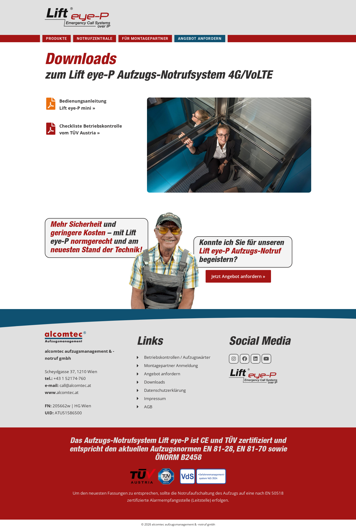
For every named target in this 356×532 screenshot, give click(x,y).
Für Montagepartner (145, 38)
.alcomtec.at (61, 392)
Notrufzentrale (95, 38)
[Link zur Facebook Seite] (244, 359)
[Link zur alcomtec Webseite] (65, 337)
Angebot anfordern (200, 38)
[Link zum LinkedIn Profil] (255, 359)
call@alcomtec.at (75, 385)
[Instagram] (234, 359)
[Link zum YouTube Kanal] (266, 359)
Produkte (56, 38)
